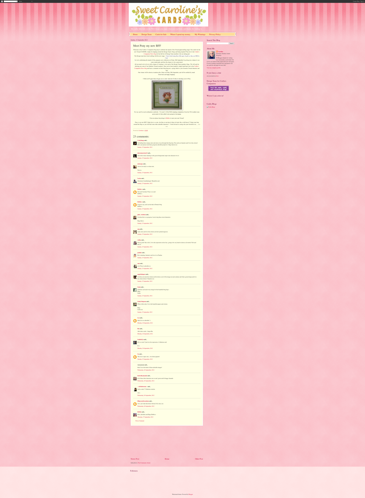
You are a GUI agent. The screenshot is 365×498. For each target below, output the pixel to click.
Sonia (139, 287)
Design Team (147, 34)
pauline (139, 253)
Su (138, 354)
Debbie (168, 118)
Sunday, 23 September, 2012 (144, 147)
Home (135, 34)
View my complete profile (214, 68)
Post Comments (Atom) (144, 463)
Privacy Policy (215, 34)
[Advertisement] (167, 441)
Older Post (199, 459)
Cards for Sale (161, 34)
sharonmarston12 (142, 153)
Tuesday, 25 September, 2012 (145, 359)
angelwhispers (141, 274)
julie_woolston (141, 215)
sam (138, 263)
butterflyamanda (142, 376)
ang (138, 229)
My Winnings (200, 34)
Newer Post (135, 459)
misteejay (140, 164)
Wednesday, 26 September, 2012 (145, 370)
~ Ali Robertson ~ (142, 386)
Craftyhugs (140, 140)
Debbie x (139, 189)
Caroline (220, 52)
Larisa (139, 178)
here (217, 76)
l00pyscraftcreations (143, 401)
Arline (139, 240)
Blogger (191, 494)
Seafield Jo (140, 339)
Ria (138, 329)
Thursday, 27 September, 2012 (145, 417)
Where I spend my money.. (180, 34)
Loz (138, 318)
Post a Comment (140, 421)
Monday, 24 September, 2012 (145, 323)
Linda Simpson (141, 301)
